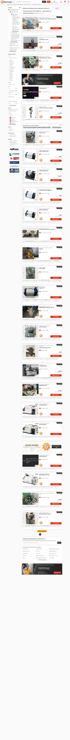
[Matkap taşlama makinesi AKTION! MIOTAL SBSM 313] (30, 195)
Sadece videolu (13, 142)
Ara (44, 1)
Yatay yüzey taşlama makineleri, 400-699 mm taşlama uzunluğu (16, 18)
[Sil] (40, 11)
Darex (11, 65)
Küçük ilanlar (13, 134)
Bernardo (12, 68)
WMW (11, 74)
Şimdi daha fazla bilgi (56, 446)
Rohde (11, 80)
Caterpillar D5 (25, 553)
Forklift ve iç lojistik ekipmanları (13, 50)
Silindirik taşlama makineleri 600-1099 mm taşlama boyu (16, 23)
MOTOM (12, 63)
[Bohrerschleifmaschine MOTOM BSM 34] (30, 409)
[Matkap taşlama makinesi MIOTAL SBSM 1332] (30, 156)
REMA (11, 78)
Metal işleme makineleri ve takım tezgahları (15, 10)
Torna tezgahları (15, 34)
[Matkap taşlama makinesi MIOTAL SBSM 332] (30, 175)
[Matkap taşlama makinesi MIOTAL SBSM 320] (30, 214)
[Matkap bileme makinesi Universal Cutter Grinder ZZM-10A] (30, 23)
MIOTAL (12, 61)
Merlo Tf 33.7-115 (52, 553)
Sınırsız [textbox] (11, 115)
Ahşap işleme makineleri (14, 46)
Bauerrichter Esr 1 (26, 551)
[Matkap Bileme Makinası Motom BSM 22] (30, 429)
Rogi (11, 73)
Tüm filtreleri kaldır (40, 13)
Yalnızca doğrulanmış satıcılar (14, 144)
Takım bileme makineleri (15, 27)
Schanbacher (13, 67)
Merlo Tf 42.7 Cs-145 (53, 555)
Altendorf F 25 (25, 549)
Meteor (11, 77)
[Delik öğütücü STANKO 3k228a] (30, 370)
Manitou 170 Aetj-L (40, 555)
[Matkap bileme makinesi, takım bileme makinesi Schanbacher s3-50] (30, 43)
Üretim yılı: (10, 92)
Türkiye (12, 110)
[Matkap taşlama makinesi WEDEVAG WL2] (30, 499)
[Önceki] (23, 23)
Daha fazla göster (42, 559)
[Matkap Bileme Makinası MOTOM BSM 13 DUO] (30, 479)
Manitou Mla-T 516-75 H (41, 558)
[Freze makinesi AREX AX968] (30, 273)
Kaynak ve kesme (15, 40)
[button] (68, 2)
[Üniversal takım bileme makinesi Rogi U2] (30, 253)
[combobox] (14, 115)
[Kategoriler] (14, 2)
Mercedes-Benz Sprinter (54, 549)
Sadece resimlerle (14, 140)
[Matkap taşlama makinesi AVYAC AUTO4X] (30, 331)
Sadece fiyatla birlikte (13, 90)
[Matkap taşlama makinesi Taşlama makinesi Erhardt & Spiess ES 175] (30, 351)
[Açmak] (42, 34)
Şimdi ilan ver (57, 83)
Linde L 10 (38, 551)
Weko (11, 75)
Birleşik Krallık (14, 121)
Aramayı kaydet (42, 531)
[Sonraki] (37, 23)
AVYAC (11, 64)
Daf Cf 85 (24, 555)
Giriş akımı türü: (11, 96)
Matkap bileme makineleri (15, 15)
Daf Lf (24, 558)
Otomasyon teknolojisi (15, 47)
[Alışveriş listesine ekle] (61, 19)
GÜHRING (12, 71)
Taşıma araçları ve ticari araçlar (14, 43)
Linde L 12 (38, 553)
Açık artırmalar (13, 136)
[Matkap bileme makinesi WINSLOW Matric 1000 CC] (30, 62)
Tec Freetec (51, 558)
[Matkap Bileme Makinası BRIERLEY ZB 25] (30, 390)
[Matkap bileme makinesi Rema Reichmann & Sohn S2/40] (30, 234)
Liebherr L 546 (39, 549)
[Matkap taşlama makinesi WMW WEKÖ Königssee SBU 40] (30, 312)
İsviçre (13, 118)
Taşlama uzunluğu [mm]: (12, 101)
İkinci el (11, 130)
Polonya (13, 123)
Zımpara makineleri (14, 12)
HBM (11, 60)
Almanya (13, 117)
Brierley (12, 70)
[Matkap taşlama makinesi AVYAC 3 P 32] (30, 137)
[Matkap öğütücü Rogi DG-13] (30, 292)
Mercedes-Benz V (52, 551)
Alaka (57, 8)
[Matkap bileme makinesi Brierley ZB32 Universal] (30, 518)
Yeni (10, 128)
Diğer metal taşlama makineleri (16, 30)
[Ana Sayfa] (8, 4)
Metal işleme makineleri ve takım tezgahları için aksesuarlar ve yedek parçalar (15, 37)
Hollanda (13, 120)
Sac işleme (14, 32)
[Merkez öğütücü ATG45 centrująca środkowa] (30, 112)
